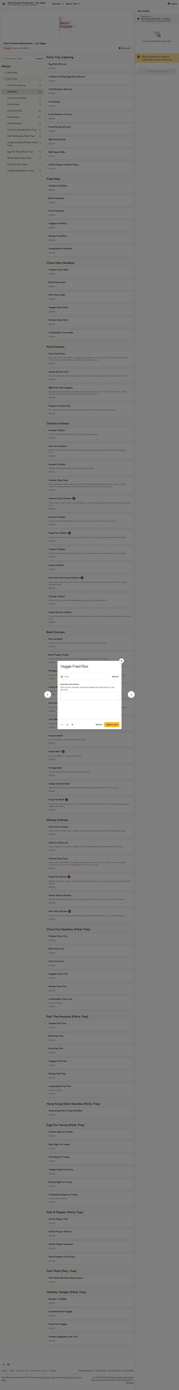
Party (66, 676)
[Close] (121, 660)
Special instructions (70, 684)
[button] (47, 697)
